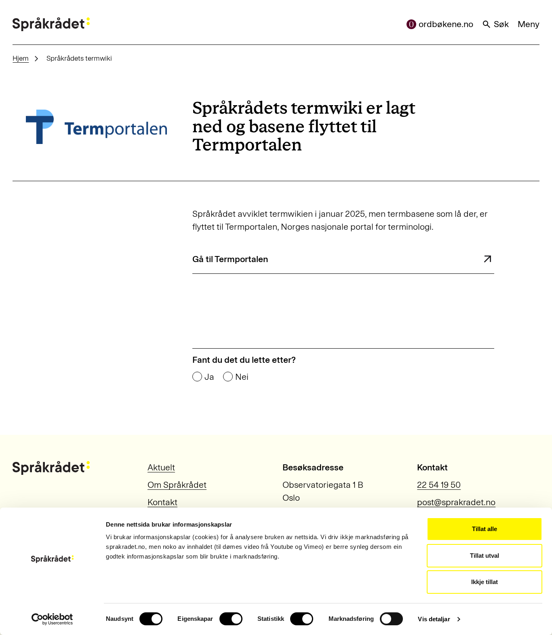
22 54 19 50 (439, 485)
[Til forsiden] (51, 24)
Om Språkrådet (176, 485)
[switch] (230, 618)
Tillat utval (484, 555)
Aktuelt (161, 467)
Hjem (21, 58)
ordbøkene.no (446, 24)
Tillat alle (484, 528)
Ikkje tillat (484, 581)
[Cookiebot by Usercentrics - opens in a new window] (52, 619)
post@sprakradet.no (456, 502)
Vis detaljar (434, 619)
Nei (242, 377)
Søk (501, 24)
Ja (209, 377)
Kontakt (162, 502)
